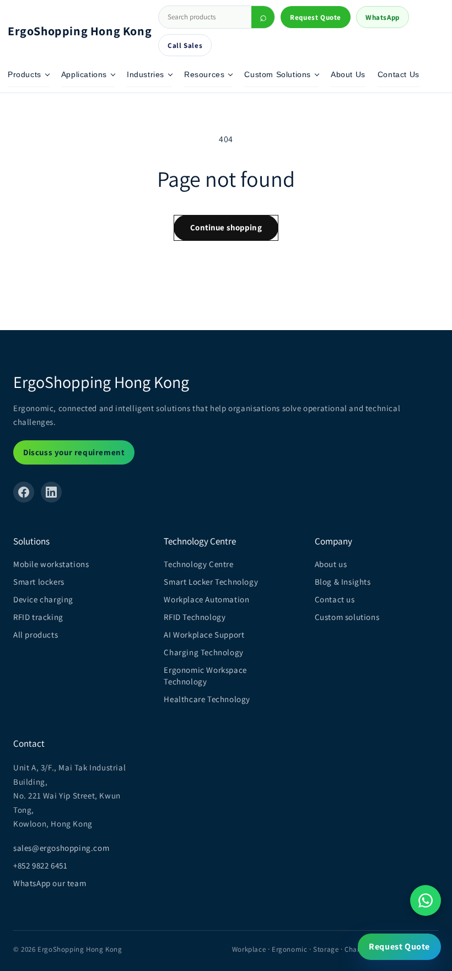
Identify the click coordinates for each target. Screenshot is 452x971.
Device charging (43, 599)
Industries (145, 74)
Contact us (335, 599)
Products (24, 74)
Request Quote (315, 17)
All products (35, 634)
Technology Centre (198, 564)
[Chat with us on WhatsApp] (425, 900)
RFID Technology (194, 617)
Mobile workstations (51, 564)
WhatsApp (382, 17)
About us (331, 564)
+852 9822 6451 (40, 865)
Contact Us (398, 74)
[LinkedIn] (51, 492)
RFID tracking (38, 617)
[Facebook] (23, 492)
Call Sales (185, 45)
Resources (204, 74)
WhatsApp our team (49, 883)
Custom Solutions (277, 74)
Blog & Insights (343, 581)
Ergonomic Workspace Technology (205, 676)
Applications (84, 74)
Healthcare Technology (207, 699)
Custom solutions (347, 617)
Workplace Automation (206, 599)
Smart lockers (38, 581)
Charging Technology (203, 652)
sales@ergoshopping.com (61, 848)
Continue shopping (226, 227)
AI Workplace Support (204, 634)
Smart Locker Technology (211, 581)
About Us (348, 74)
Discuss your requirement (74, 452)
